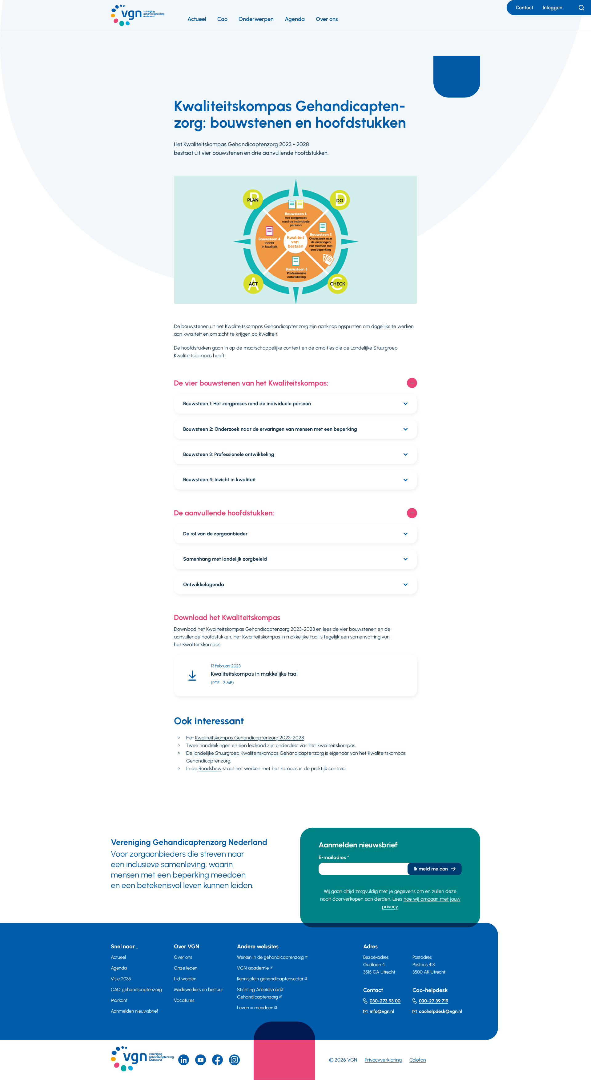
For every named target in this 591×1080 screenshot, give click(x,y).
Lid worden (185, 979)
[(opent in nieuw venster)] (217, 1059)
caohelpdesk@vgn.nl (440, 1011)
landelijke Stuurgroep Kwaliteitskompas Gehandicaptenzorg (259, 753)
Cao (222, 19)
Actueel (196, 19)
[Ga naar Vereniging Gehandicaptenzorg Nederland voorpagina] (137, 15)
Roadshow (210, 768)
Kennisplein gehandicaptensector (270, 979)
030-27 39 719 (433, 1001)
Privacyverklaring (383, 1060)
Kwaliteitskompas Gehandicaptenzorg (266, 326)
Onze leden (185, 968)
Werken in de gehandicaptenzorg (270, 957)
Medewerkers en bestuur (198, 989)
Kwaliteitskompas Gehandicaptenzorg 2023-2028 (249, 738)
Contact (524, 7)
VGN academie (253, 968)
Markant (119, 1000)
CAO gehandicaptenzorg (136, 989)
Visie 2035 (121, 979)
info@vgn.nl (382, 1011)
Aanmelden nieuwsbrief (134, 1011)
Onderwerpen (256, 19)
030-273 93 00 (385, 1001)
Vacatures (184, 1000)
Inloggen (552, 7)
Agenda (295, 19)
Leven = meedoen (255, 1007)
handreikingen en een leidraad (232, 745)
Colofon (417, 1060)
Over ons (327, 19)
